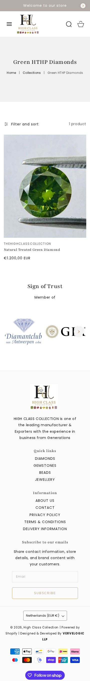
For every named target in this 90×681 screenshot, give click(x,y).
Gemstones (45, 465)
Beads (45, 472)
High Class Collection (41, 627)
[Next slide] (83, 5)
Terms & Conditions (45, 521)
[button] (9, 24)
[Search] (69, 24)
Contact (45, 507)
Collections (32, 73)
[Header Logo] (39, 24)
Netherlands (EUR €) (42, 615)
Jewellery (45, 479)
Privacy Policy (45, 514)
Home (11, 73)
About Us (45, 500)
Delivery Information (45, 528)
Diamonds (45, 458)
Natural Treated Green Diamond (32, 250)
